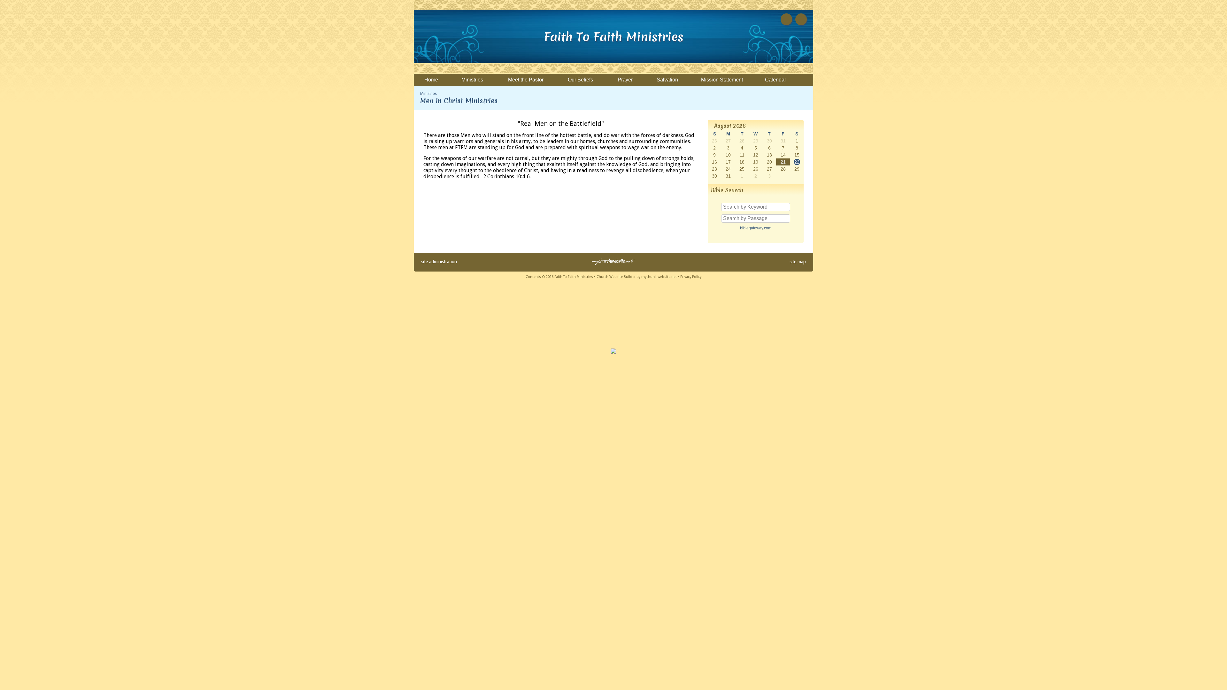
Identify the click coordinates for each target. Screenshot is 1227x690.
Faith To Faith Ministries (613, 36)
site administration (439, 261)
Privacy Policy (690, 277)
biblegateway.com (755, 228)
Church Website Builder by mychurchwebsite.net (637, 277)
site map (798, 261)
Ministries (428, 93)
